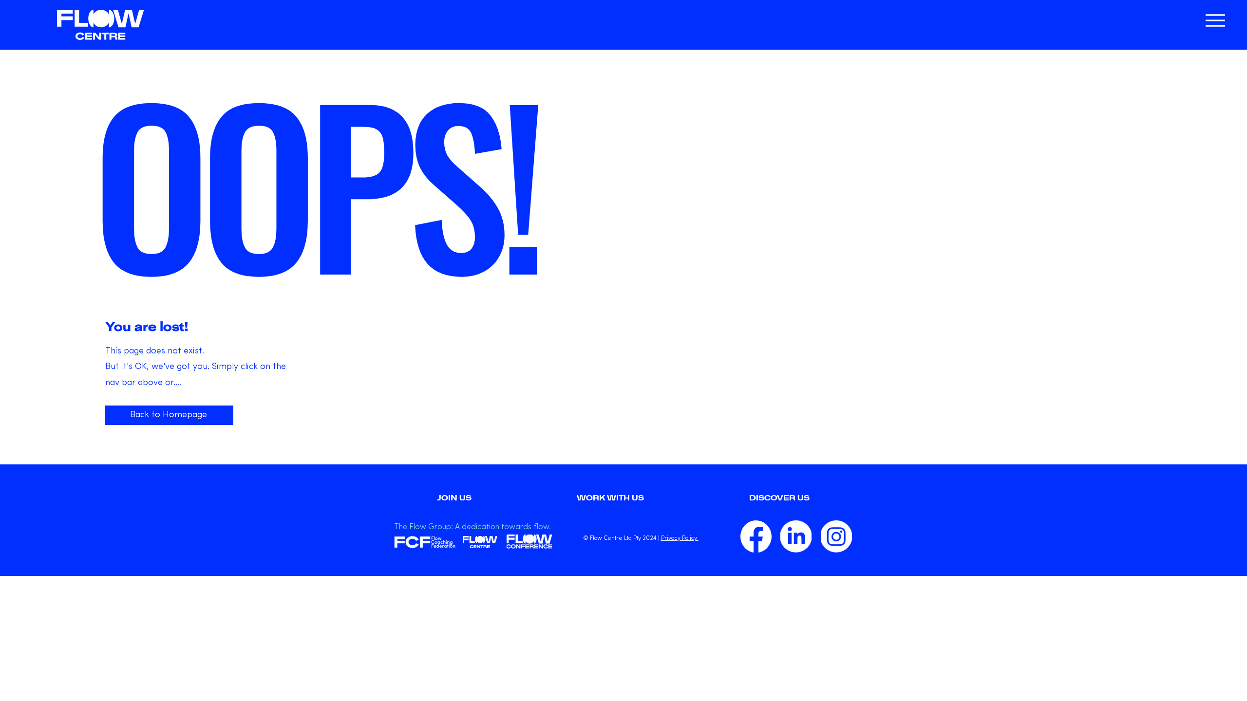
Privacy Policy (680, 538)
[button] (779, 498)
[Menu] (1215, 20)
